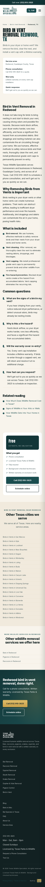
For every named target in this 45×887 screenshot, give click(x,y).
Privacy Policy (8, 881)
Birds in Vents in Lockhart (13, 545)
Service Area (8, 825)
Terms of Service (20, 881)
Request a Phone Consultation (15, 853)
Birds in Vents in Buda (11, 567)
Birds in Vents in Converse (13, 596)
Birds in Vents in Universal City (14, 588)
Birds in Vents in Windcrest (13, 617)
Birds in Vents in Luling (11, 562)
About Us (6, 821)
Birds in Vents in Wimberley (13, 558)
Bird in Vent (7, 792)
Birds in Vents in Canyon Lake (14, 575)
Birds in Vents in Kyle (11, 541)
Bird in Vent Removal (17, 24)
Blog (4, 803)
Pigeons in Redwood (11, 657)
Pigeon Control (8, 788)
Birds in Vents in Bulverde (13, 600)
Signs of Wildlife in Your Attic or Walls (23, 408)
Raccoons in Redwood (12, 661)
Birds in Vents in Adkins (12, 613)
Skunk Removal (9, 775)
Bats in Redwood (9, 653)
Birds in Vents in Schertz (12, 579)
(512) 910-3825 (26, 2)
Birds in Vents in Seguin (12, 554)
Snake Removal (9, 779)
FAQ (4, 816)
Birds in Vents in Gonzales (13, 609)
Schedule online (22, 488)
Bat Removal (8, 762)
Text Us (6, 858)
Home (5, 24)
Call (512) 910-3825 (22, 480)
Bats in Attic (7, 808)
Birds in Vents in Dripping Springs (16, 583)
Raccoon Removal (10, 766)
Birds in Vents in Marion (12, 571)
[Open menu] (39, 10)
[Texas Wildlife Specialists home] (10, 10)
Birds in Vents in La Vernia (13, 605)
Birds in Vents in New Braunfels (15, 550)
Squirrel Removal (9, 770)
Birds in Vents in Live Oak (13, 592)
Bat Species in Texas (11, 812)
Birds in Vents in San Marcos (14, 537)
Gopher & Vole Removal (12, 783)
